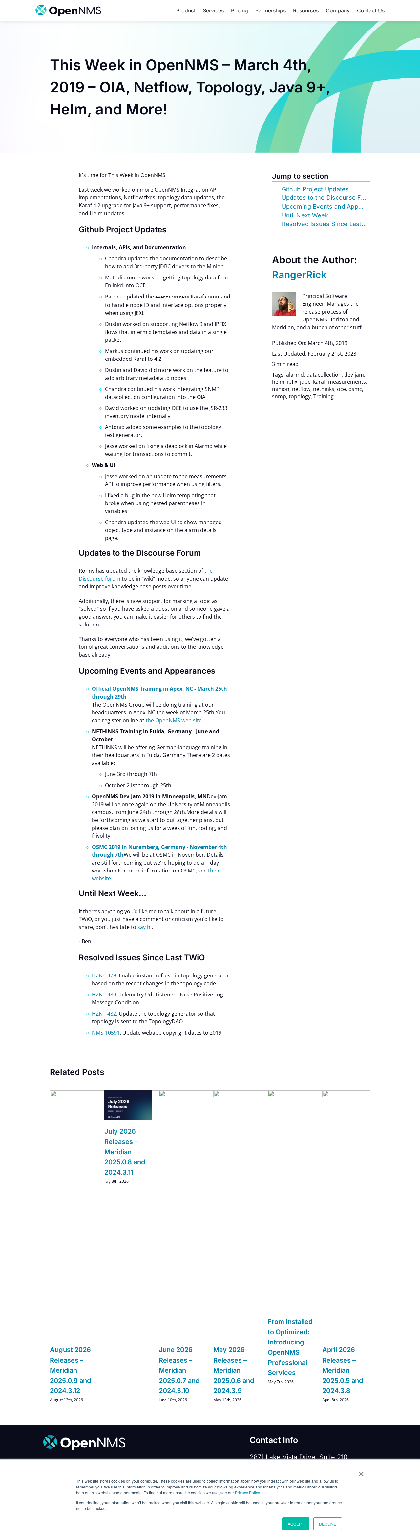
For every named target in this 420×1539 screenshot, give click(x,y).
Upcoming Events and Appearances (326, 206)
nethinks (323, 389)
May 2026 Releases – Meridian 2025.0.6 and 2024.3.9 (233, 1370)
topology (300, 396)
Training (323, 396)
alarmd (295, 374)
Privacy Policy (247, 1492)
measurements (347, 381)
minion (280, 389)
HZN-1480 (104, 994)
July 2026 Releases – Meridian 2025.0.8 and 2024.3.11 (124, 1151)
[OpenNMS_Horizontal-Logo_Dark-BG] (84, 1437)
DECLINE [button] (327, 1524)
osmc (355, 389)
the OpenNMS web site (174, 720)
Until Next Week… (308, 215)
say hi (144, 927)
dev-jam (354, 374)
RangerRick (299, 274)
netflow (301, 389)
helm (278, 381)
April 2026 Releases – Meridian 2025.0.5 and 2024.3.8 (342, 1370)
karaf (319, 381)
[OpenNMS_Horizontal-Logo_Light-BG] (68, 7)
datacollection (324, 374)
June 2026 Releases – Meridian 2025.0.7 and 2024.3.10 (179, 1370)
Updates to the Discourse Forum (326, 197)
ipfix (292, 381)
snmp (279, 396)
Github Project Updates (315, 189)
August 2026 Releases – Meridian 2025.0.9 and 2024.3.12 (70, 1370)
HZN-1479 (104, 975)
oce (341, 389)
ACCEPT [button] (296, 1524)
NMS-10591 (106, 1032)
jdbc (305, 381)
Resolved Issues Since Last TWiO (326, 223)
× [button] (361, 1472)
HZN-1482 (104, 1013)
